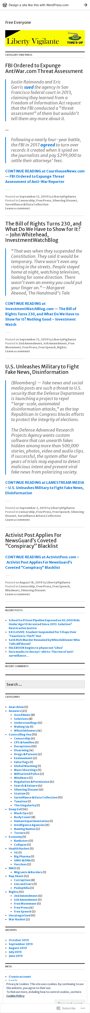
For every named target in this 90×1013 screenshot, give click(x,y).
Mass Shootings (25, 770)
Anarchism (16, 707)
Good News (22, 715)
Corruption (22, 880)
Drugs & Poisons (25, 754)
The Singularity (25, 805)
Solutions (21, 719)
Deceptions (22, 746)
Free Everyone (18, 22)
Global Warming (25, 766)
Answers (15, 711)
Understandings (26, 723)
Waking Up (21, 727)
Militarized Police (27, 774)
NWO (12, 868)
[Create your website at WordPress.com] (45, 5)
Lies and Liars (23, 884)
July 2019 (15, 952)
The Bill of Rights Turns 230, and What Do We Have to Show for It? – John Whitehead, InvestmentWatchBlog (43, 232)
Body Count (22, 817)
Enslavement (23, 758)
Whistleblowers (25, 730)
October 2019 (19, 940)
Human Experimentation (31, 821)
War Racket (17, 919)
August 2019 (18, 948)
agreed (47, 144)
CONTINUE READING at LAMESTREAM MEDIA (44, 482)
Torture (20, 833)
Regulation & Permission (31, 782)
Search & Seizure (26, 786)
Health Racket (19, 848)
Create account (20, 976)
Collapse (20, 844)
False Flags (21, 762)
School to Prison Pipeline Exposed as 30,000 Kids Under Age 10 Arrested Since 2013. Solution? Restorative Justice (44, 624)
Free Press (43, 200)
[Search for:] (45, 685)
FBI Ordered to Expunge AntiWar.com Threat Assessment (44, 68)
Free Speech (47, 347)
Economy (15, 837)
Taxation (20, 801)
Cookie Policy (15, 995)
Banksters (21, 841)
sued (29, 87)
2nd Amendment (30, 343)
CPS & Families (24, 742)
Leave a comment (17, 208)
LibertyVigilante (64, 196)
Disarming (21, 750)
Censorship (27, 200)
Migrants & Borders (28, 872)
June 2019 (16, 956)
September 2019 (21, 944)
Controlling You (20, 734)
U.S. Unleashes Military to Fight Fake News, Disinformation (42, 369)
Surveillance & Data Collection (26, 204)
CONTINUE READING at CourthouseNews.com (45, 171)
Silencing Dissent (64, 200)
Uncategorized (20, 915)
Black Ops (21, 813)
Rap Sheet (16, 876)
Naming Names (24, 829)
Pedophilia (22, 888)
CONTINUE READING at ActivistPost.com (40, 557)
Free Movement (25, 903)
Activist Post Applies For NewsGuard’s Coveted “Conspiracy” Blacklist (33, 540)
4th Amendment (55, 343)
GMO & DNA (22, 860)
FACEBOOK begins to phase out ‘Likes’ (36, 648)
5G (16, 852)
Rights (62, 347)
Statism (20, 793)
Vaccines (20, 864)
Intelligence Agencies (29, 825)
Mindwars (12, 590)
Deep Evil (15, 809)
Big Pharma (22, 856)
